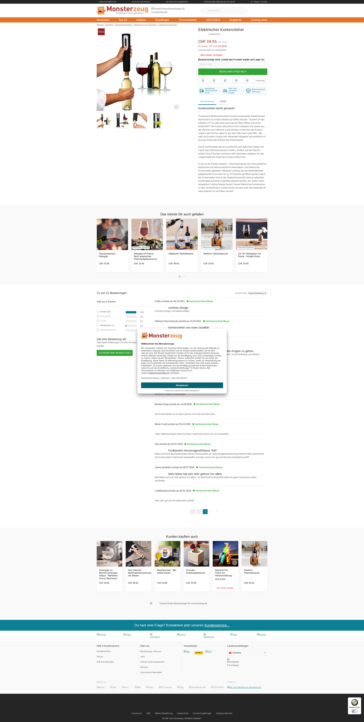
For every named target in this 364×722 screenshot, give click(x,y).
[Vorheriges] (99, 69)
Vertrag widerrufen (224, 713)
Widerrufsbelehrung (164, 713)
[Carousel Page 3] (184, 276)
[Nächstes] (177, 69)
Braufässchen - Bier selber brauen (166, 571)
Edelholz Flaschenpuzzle (215, 253)
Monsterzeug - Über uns (150, 651)
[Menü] (359, 699)
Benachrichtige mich (232, 71)
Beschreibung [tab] (207, 101)
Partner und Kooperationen (152, 662)
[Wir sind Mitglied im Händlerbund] (244, 687)
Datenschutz (182, 713)
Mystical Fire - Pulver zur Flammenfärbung (223, 573)
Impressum (137, 713)
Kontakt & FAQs (104, 651)
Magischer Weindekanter (181, 253)
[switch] (354, 711)
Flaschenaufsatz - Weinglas (108, 255)
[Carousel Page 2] (182, 276)
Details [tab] (223, 101)
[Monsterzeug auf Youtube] (198, 702)
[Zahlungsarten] (182, 636)
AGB (148, 713)
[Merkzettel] (253, 11)
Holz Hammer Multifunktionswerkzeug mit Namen (138, 573)
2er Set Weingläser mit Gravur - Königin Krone (249, 255)
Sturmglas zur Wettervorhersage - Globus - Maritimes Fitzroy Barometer (109, 574)
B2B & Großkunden (105, 662)
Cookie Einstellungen (202, 713)
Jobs (142, 657)
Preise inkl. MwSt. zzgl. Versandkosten (212, 50)
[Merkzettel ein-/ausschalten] (176, 107)
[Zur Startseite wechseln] (122, 10)
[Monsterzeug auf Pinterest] (187, 702)
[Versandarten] (204, 654)
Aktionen (144, 667)
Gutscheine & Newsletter (151, 672)
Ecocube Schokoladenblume (195, 571)
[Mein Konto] (261, 11)
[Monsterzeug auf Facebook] (176, 702)
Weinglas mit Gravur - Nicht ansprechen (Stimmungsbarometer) (145, 256)
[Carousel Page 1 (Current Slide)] (180, 277)
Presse (100, 657)
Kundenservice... (217, 625)
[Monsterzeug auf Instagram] (165, 702)
